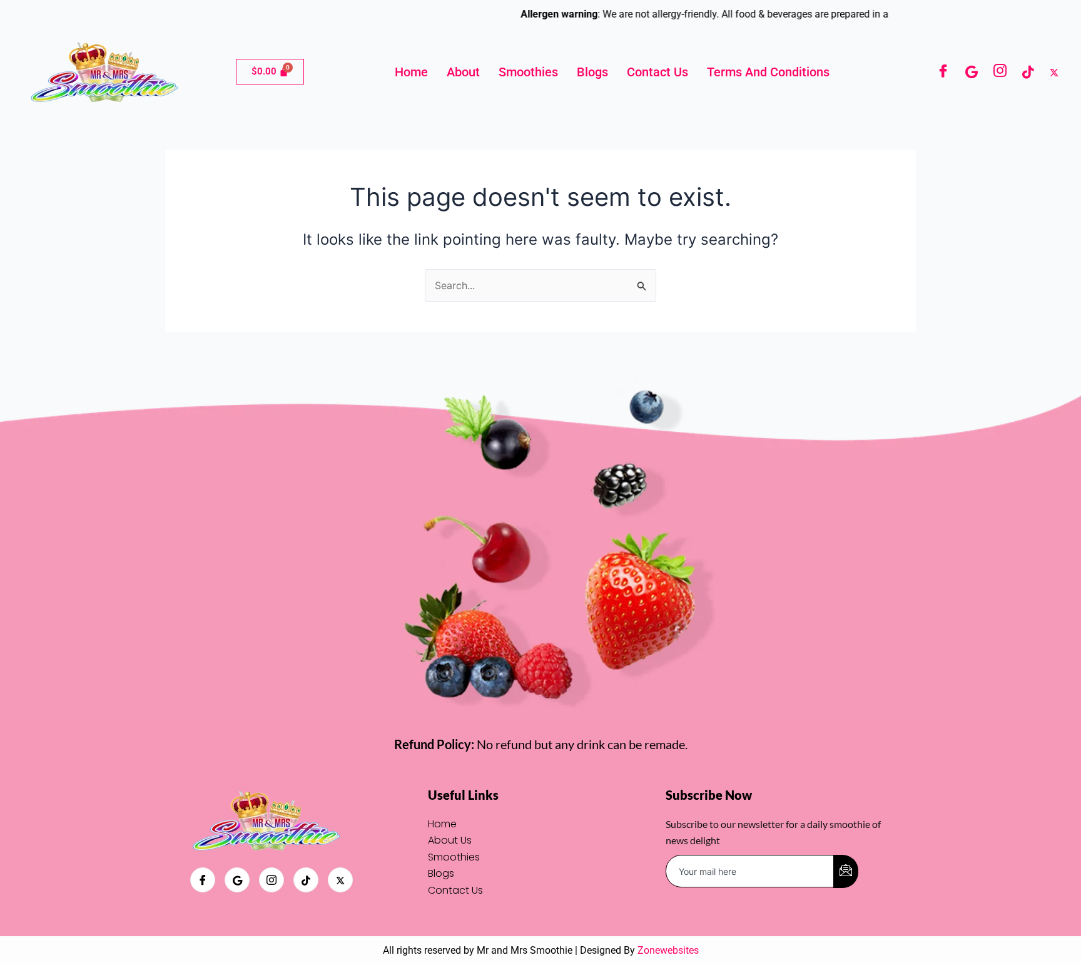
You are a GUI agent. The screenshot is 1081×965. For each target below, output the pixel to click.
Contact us (657, 71)
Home (411, 71)
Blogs (592, 71)
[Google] (971, 71)
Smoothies (528, 71)
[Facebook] (943, 72)
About (463, 71)
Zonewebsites (668, 950)
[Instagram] (1000, 72)
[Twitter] (1054, 71)
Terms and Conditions (768, 71)
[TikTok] (1027, 71)
